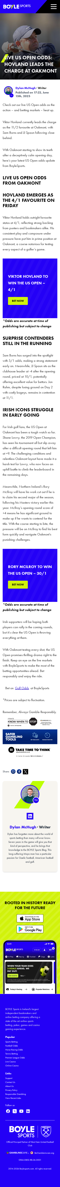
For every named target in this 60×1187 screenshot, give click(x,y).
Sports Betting (11, 1041)
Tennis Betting (11, 1053)
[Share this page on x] (26, 771)
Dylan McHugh (26, 88)
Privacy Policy (11, 1090)
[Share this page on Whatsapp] (14, 771)
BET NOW (18, 300)
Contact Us (10, 1082)
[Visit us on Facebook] (8, 1111)
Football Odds (11, 1045)
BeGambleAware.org (44, 1153)
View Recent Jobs (13, 1098)
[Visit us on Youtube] (21, 1111)
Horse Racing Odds (14, 1049)
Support (8, 1078)
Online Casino (11, 1065)
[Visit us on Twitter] (14, 1111)
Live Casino (10, 1061)
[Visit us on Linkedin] (28, 1111)
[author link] (8, 90)
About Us (9, 1086)
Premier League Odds (15, 1057)
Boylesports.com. (27, 1168)
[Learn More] (30, 918)
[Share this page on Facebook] (20, 771)
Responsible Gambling (15, 1094)
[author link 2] (30, 794)
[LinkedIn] (30, 816)
